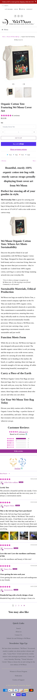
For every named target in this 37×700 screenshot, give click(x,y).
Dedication (18, 676)
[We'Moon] (18, 22)
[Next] (24, 84)
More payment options (18, 149)
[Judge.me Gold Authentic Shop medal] (13, 461)
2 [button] (15, 605)
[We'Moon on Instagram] (18, 16)
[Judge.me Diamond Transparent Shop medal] (22, 461)
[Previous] (13, 84)
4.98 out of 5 (23, 432)
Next (34, 160)
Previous (4, 160)
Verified (17, 468)
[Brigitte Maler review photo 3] (24, 535)
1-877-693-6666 (9, 9)
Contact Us (18, 635)
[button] (6, 115)
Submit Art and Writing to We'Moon (18, 638)
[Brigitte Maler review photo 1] (4, 535)
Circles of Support (18, 680)
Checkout (29, 9)
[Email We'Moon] (22, 16)
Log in (16, 9)
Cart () (22, 9)
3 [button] (18, 605)
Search (18, 628)
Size (2, 122)
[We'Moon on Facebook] (15, 16)
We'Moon (14, 685)
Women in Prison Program (18, 671)
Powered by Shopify (24, 685)
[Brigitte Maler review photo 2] (14, 535)
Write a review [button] (18, 451)
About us (18, 632)
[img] (5, 479)
